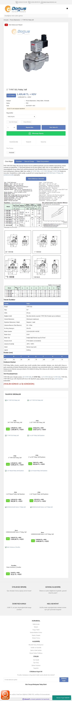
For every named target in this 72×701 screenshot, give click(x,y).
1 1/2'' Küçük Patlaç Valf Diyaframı (39, 494)
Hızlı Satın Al (54, 127)
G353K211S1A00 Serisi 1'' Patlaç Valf (16, 532)
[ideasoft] (26, 699)
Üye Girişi (36, 662)
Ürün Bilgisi (9, 161)
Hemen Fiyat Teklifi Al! (62, 697)
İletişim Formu (36, 638)
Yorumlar (19, 161)
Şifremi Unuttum (36, 665)
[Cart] (66, 9)
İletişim (36, 627)
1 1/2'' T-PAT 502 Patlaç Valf (37, 422)
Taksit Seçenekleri (43, 161)
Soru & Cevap (29, 161)
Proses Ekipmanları (31, 100)
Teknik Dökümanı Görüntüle (36, 178)
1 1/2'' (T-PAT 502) (45, 171)
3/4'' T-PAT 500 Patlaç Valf (15, 422)
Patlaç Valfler (40, 100)
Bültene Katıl (63, 679)
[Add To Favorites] (13, 142)
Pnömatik (46, 100)
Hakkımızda (36, 624)
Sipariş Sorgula (36, 635)
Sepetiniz (36, 668)
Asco (16, 530)
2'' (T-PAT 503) (56, 171)
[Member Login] (62, 9)
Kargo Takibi (36, 629)
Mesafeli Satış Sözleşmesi (36, 645)
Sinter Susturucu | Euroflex (13, 567)
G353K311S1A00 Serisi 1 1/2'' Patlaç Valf (42, 534)
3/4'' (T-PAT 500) (34, 171)
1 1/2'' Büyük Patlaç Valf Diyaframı (15, 494)
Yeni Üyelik (36, 660)
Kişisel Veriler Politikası (36, 653)
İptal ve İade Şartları (36, 650)
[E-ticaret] (35, 699)
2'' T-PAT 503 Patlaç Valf (14, 457)
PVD (27, 103)
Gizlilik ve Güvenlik (36, 647)
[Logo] (16, 9)
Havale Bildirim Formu (36, 632)
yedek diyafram (59, 379)
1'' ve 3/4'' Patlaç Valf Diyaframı (36, 457)
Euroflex (13, 565)
